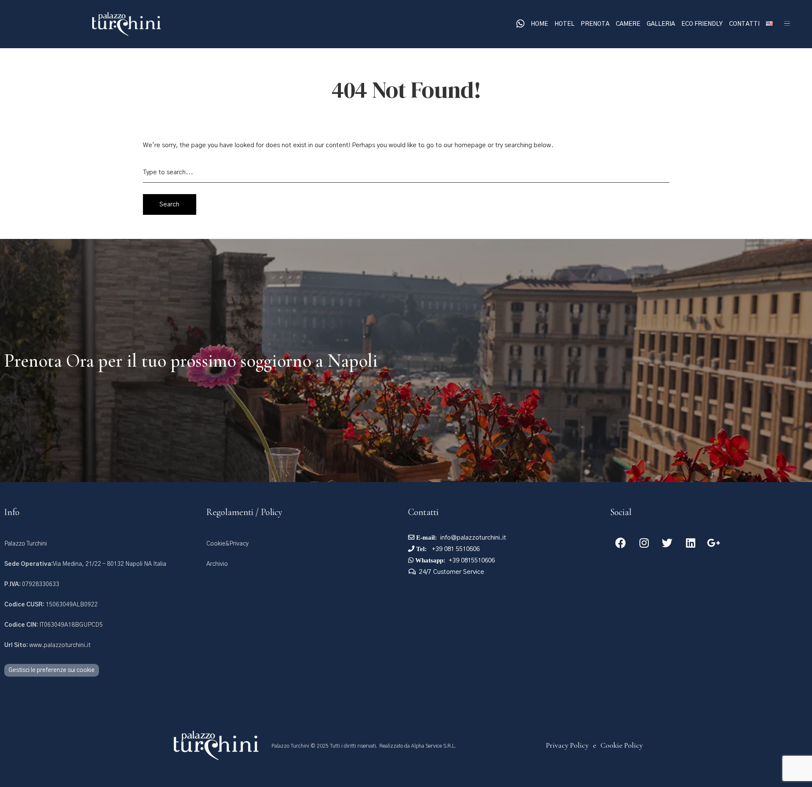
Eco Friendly (702, 24)
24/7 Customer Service (451, 572)
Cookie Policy (622, 745)
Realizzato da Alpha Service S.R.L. (417, 746)
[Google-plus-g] (713, 542)
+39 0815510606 (472, 560)
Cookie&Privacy (227, 544)
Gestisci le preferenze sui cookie (51, 670)
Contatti (744, 24)
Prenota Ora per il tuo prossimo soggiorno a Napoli (191, 360)
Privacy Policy (567, 745)
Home (539, 24)
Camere (628, 24)
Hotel (564, 24)
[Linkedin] (690, 542)
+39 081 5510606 (455, 549)
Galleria (661, 24)
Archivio (217, 564)
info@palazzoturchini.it (473, 538)
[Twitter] (667, 542)
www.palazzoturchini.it (47, 645)
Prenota (595, 24)
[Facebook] (620, 542)
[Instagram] (644, 542)
